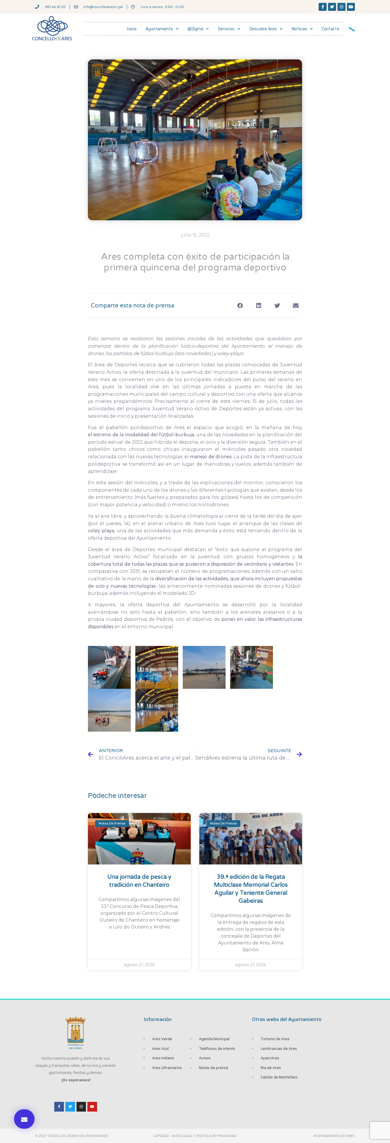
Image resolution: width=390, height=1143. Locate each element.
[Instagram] (341, 7)
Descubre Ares (263, 28)
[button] (24, 1119)
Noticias (299, 28)
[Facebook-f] (323, 7)
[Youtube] (351, 7)
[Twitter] (332, 7)
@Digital (195, 28)
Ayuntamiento (159, 28)
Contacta (330, 28)
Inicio (131, 28)
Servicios (226, 28)
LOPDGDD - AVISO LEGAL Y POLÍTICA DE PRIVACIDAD (194, 1135)
